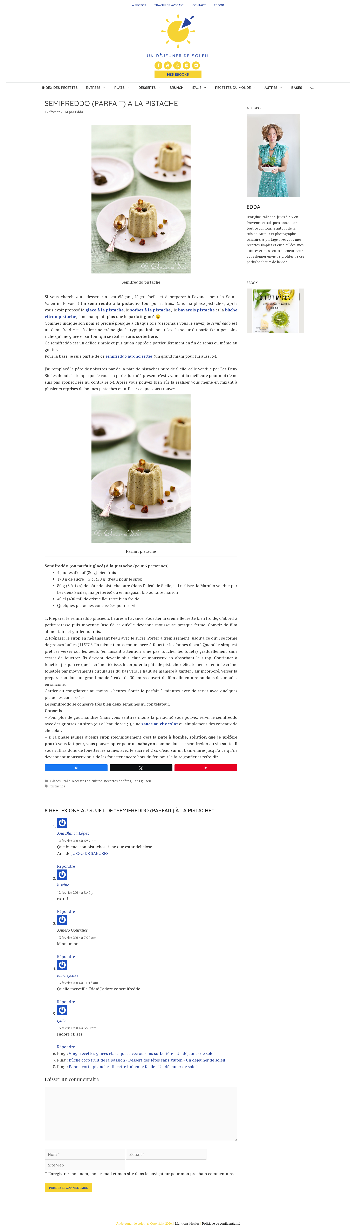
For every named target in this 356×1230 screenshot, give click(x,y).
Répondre (66, 866)
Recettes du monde (233, 87)
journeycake (67, 975)
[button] (312, 87)
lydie (61, 1020)
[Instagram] (177, 65)
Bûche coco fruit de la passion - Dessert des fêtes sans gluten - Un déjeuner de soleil (147, 1060)
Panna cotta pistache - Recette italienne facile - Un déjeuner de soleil (133, 1066)
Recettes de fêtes (117, 781)
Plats (119, 87)
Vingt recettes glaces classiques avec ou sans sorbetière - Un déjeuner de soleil (142, 1053)
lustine (63, 885)
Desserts (147, 87)
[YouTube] (168, 65)
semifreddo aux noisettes (129, 356)
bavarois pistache (196, 310)
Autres (271, 87)
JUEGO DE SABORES (90, 853)
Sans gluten (142, 781)
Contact (199, 5)
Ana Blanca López (73, 833)
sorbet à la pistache (150, 310)
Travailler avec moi (169, 5)
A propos (139, 5)
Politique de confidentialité (221, 1223)
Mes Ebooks (178, 74)
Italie (196, 87)
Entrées (93, 87)
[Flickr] (196, 65)
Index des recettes (60, 87)
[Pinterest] (187, 65)
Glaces (55, 781)
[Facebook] (158, 65)
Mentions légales (187, 1223)
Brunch (177, 87)
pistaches (57, 786)
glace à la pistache (104, 310)
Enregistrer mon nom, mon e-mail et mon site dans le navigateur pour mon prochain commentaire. (141, 1173)
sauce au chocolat (159, 724)
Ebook (219, 5)
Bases (296, 87)
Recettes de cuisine (87, 781)
